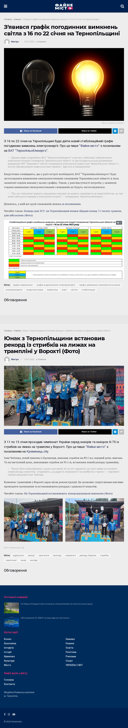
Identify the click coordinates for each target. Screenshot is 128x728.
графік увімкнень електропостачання (99, 285)
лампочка (52, 290)
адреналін (18, 555)
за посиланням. (71, 204)
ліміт (64, 290)
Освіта (69, 647)
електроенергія (14, 290)
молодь (57, 555)
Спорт (69, 660)
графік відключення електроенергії (55, 285)
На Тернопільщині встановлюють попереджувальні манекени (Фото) (68, 493)
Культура (9, 660)
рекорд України (88, 555)
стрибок (104, 555)
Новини (17, 19)
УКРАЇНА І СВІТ (74, 665)
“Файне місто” (89, 146)
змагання (44, 555)
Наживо (70, 639)
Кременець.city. (37, 451)
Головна (8, 19)
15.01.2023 (29, 41)
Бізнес (8, 639)
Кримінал (9, 656)
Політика (71, 652)
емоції (31, 555)
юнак (23, 560)
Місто (7, 665)
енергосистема (34, 290)
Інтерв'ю (9, 647)
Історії (7, 652)
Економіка (10, 643)
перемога (70, 555)
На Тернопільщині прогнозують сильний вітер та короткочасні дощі (56, 604)
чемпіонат (11, 560)
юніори (34, 560)
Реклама (71, 656)
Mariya (15, 41)
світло (74, 290)
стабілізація (88, 290)
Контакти (9, 684)
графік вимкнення (23, 285)
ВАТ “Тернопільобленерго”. (28, 151)
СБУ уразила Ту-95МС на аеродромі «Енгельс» (45, 618)
